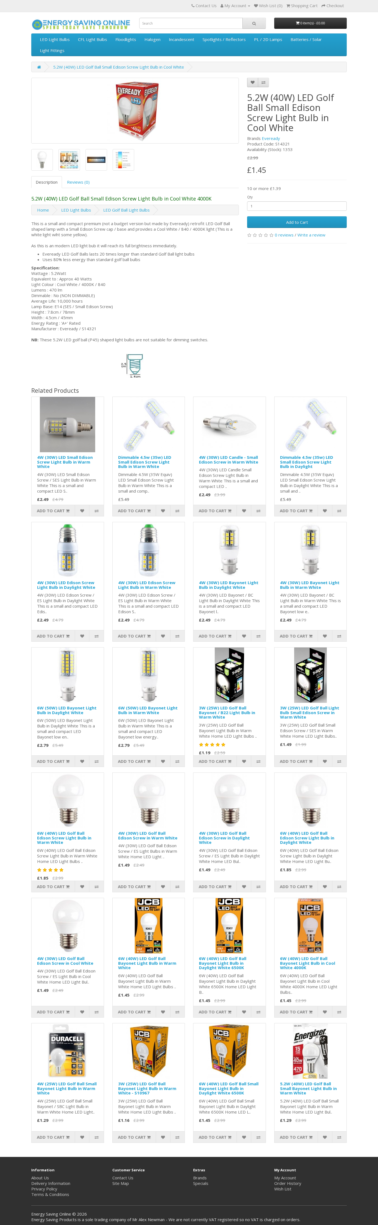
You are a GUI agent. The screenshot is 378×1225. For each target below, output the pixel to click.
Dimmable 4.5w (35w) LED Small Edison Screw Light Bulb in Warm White (144, 461)
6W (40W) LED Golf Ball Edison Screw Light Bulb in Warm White (64, 837)
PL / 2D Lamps (268, 39)
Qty (250, 197)
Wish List (282, 1189)
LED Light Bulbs (55, 39)
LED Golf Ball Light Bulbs (126, 210)
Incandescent (181, 39)
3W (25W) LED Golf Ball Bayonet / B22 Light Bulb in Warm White (227, 712)
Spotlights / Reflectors (224, 39)
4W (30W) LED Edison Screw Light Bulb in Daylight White (66, 585)
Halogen (152, 39)
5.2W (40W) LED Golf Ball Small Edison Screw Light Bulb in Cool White (118, 67)
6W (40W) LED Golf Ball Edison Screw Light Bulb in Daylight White (307, 837)
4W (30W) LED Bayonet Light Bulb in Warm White (310, 585)
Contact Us (122, 1177)
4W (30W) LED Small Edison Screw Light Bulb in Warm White (65, 461)
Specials (200, 1183)
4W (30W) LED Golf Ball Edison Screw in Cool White (65, 961)
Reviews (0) (78, 182)
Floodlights (125, 39)
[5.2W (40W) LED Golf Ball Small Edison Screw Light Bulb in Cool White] (135, 111)
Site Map (120, 1183)
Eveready (271, 138)
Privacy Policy (44, 1189)
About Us (40, 1177)
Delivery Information (50, 1183)
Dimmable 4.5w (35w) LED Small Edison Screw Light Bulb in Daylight (306, 461)
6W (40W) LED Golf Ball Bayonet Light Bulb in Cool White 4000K (307, 963)
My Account (285, 1177)
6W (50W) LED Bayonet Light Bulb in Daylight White (67, 710)
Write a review (311, 235)
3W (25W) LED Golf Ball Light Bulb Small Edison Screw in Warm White (309, 712)
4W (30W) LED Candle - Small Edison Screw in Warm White (228, 459)
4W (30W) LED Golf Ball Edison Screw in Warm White (147, 835)
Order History (287, 1183)
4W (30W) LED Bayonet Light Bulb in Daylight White (228, 585)
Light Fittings (52, 50)
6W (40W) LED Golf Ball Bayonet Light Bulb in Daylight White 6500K (222, 963)
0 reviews (284, 235)
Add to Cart (297, 222)
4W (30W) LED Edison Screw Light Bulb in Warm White (146, 585)
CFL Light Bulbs (92, 39)
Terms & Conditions (50, 1194)
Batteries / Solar (306, 39)
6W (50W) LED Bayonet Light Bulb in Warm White (148, 710)
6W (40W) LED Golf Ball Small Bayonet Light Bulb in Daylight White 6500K (228, 1088)
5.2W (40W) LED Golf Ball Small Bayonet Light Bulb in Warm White (308, 1088)
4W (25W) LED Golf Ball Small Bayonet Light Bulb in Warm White (67, 1088)
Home (43, 210)
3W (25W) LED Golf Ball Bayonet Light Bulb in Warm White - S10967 (147, 1088)
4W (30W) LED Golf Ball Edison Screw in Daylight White (224, 837)
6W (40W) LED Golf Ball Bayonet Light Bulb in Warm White (147, 963)
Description (47, 182)
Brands (200, 1177)
